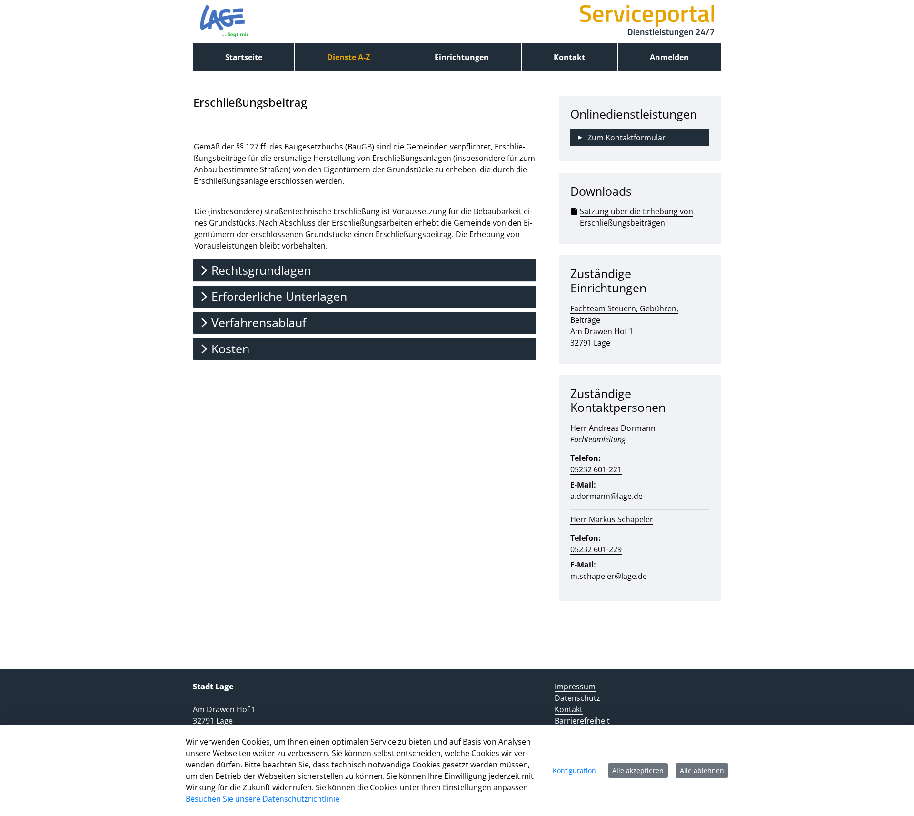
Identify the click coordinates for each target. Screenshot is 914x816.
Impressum (575, 686)
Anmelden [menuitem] (669, 57)
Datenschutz (577, 698)
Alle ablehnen (702, 770)
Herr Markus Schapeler (611, 519)
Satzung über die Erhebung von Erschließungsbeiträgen (636, 217)
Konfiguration (574, 770)
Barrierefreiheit (582, 721)
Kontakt (569, 709)
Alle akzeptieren (638, 770)
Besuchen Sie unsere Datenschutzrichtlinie (262, 799)
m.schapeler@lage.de (608, 576)
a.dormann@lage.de (606, 496)
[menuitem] (243, 57)
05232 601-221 (596, 469)
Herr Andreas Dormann (613, 428)
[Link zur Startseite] (224, 21)
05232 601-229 (596, 549)
